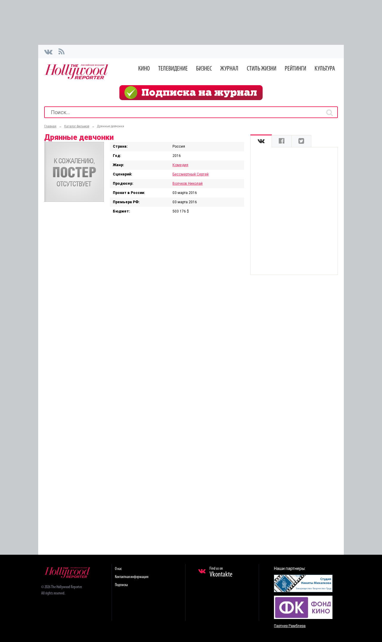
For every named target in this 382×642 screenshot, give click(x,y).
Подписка (121, 585)
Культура (325, 68)
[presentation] (261, 141)
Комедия (180, 165)
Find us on (221, 572)
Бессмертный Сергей (190, 174)
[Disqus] (144, 303)
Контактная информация (131, 577)
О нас (118, 569)
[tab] (261, 141)
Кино (144, 68)
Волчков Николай (187, 183)
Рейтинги (295, 68)
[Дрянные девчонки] (74, 200)
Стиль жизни (261, 68)
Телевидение (173, 68)
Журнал (229, 68)
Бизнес (204, 68)
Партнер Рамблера (290, 626)
